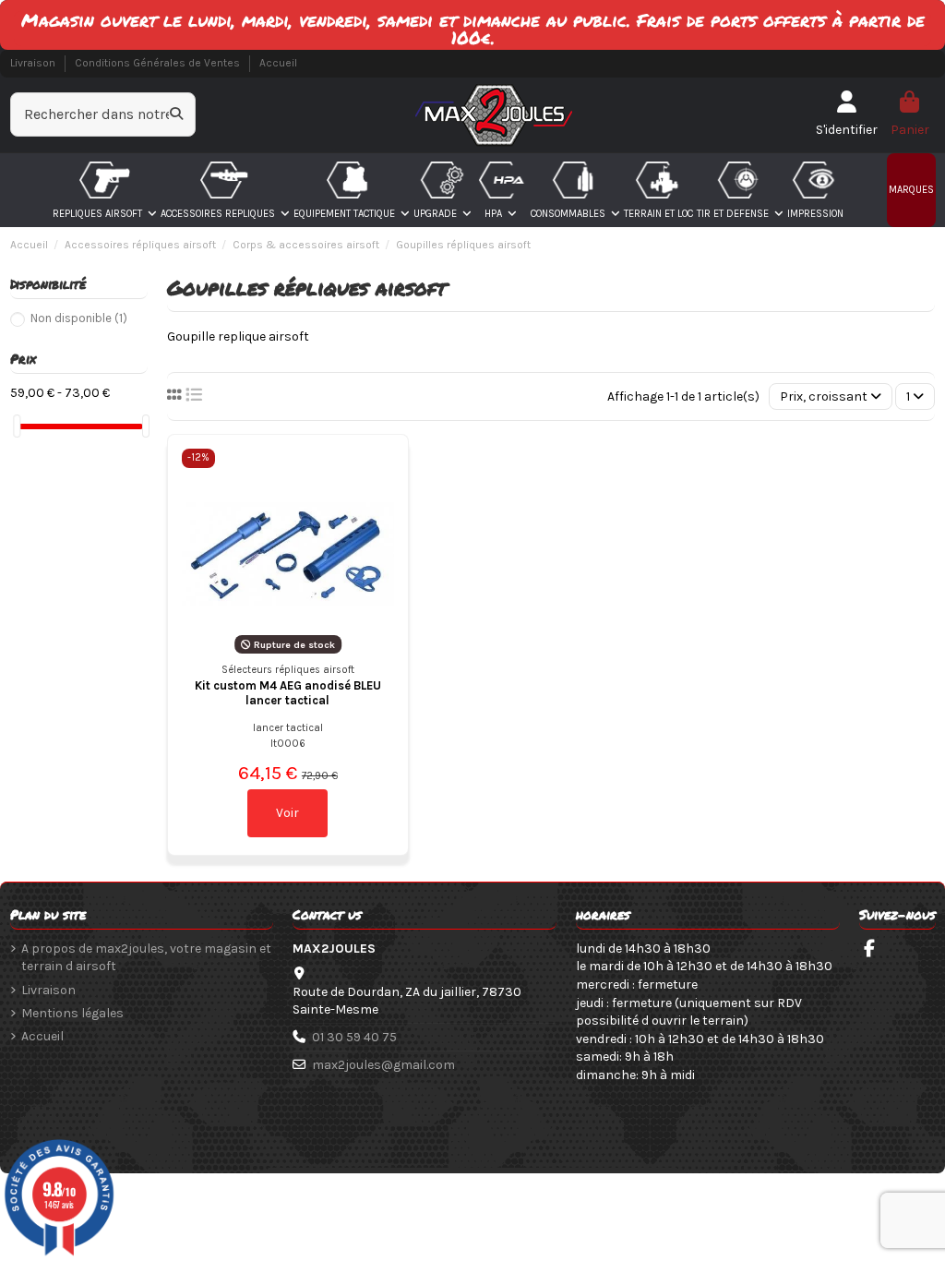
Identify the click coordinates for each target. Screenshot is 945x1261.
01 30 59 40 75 (354, 1037)
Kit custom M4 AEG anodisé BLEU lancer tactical (288, 693)
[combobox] (103, 114)
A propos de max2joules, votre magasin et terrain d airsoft (146, 958)
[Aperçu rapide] (379, 476)
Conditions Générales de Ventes (159, 62)
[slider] (16, 426)
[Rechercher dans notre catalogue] (176, 114)
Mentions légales (72, 1013)
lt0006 (287, 744)
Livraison (34, 62)
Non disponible (78, 318)
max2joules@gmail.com (383, 1065)
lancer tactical (288, 728)
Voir (287, 813)
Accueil (278, 62)
